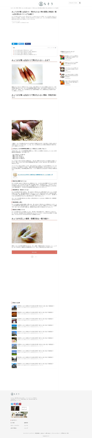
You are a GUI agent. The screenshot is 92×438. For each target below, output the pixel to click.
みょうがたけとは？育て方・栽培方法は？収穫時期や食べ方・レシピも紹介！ (34, 174)
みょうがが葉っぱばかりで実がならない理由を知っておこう (26, 54)
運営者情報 (37, 433)
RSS (68, 433)
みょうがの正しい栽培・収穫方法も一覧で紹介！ (24, 53)
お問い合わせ (47, 433)
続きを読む (34, 252)
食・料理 (16, 8)
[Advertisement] (34, 32)
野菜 (20, 8)
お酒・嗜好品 (13, 428)
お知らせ (42, 433)
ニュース (26, 425)
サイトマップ (25, 433)
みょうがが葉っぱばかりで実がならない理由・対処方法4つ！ (26, 51)
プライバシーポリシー (56, 433)
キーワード (32, 433)
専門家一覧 (63, 433)
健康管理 (26, 422)
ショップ (26, 428)
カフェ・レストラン (15, 425)
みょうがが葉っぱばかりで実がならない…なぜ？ (24, 50)
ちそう (12, 8)
